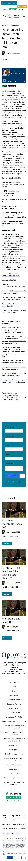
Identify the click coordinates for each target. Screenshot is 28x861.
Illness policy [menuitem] (14, 750)
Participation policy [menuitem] (14, 769)
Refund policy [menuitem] (14, 745)
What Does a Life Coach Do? (11, 620)
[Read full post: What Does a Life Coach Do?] (14, 608)
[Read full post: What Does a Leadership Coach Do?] (14, 510)
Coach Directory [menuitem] (14, 682)
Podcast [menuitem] (14, 687)
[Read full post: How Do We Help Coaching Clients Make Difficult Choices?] (14, 557)
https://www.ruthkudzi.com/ (13, 286)
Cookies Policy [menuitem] (14, 713)
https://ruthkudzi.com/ (11, 276)
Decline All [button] (18, 858)
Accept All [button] (10, 858)
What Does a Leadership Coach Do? (12, 524)
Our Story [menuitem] (14, 695)
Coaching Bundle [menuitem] (14, 700)
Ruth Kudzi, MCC (13, 53)
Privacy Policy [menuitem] (14, 708)
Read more (6, 543)
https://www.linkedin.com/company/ (14, 382)
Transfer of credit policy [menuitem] (14, 754)
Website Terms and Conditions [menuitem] (14, 721)
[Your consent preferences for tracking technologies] (25, 858)
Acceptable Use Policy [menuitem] (14, 717)
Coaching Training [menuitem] (14, 704)
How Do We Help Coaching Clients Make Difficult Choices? (11, 573)
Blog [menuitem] (14, 691)
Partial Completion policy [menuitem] (14, 778)
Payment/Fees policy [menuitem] (14, 765)
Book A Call (22, 6)
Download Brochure (8, 3)
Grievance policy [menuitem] (14, 773)
